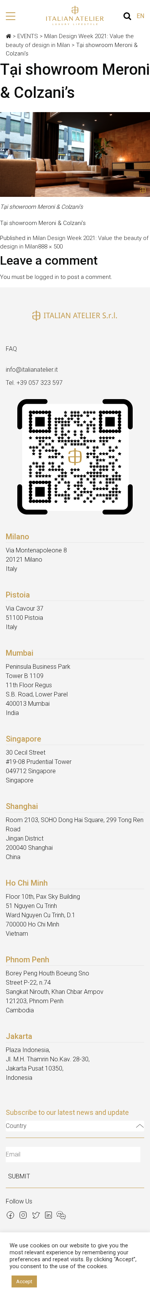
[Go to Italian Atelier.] (8, 36)
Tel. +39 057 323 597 (34, 382)
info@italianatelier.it (32, 369)
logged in (47, 277)
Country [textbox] (16, 1125)
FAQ (11, 348)
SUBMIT (19, 1176)
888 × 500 (50, 246)
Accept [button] (24, 1281)
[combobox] (75, 1126)
